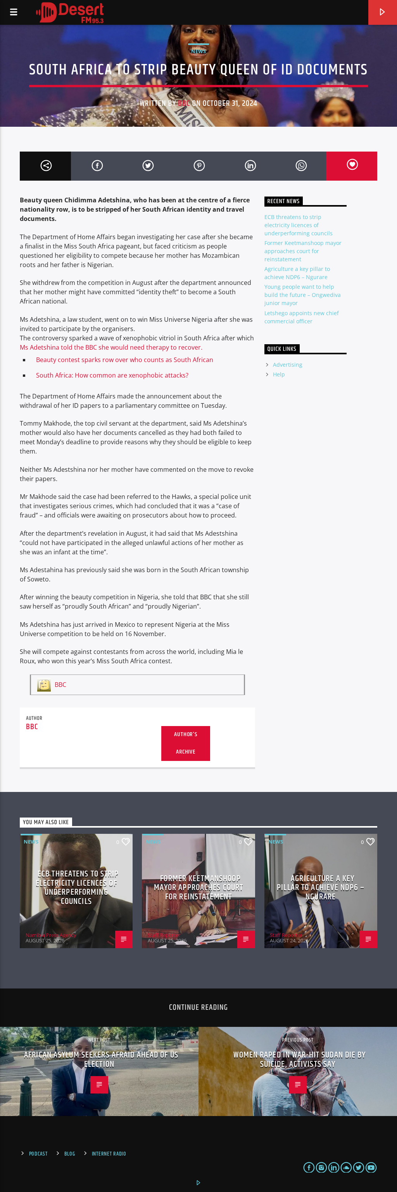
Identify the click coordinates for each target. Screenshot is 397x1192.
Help (279, 374)
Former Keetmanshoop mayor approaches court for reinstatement (303, 251)
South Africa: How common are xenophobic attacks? (112, 375)
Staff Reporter (164, 935)
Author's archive (185, 743)
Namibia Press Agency (51, 935)
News (198, 51)
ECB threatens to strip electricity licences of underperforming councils (298, 225)
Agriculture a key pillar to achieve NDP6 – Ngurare (320, 888)
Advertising (287, 364)
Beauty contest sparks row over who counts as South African (124, 359)
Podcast (38, 1154)
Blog (69, 1154)
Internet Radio (109, 1154)
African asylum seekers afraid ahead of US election (101, 1059)
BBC (184, 103)
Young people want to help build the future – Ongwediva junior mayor (302, 295)
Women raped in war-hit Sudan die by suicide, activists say (299, 1059)
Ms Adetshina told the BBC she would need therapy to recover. (111, 347)
